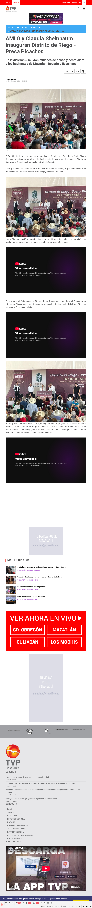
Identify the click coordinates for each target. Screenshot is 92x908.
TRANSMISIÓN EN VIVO (16, 829)
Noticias (22, 27)
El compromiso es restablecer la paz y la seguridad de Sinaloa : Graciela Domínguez (40, 783)
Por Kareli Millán (11, 79)
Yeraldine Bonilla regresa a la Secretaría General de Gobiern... (40, 577)
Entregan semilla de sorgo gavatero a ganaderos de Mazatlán (31, 799)
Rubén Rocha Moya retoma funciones (31, 596)
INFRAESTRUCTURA (15, 832)
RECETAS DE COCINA (16, 819)
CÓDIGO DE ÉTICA (14, 839)
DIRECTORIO (12, 816)
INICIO (8, 2)
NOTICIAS (11, 822)
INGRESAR (66, 2)
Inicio (11, 27)
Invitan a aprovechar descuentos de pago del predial (27, 777)
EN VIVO (16, 2)
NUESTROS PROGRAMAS (17, 825)
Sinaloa (35, 27)
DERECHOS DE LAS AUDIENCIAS (20, 835)
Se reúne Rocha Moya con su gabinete (31, 587)
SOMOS (10, 812)
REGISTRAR (76, 2)
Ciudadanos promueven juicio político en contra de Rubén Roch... (41, 567)
